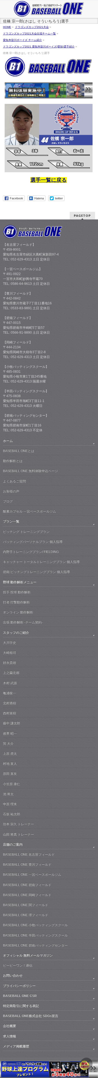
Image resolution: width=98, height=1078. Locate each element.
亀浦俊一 (9, 693)
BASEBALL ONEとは (18, 451)
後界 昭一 (10, 733)
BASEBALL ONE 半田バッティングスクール (35, 935)
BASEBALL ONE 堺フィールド (25, 915)
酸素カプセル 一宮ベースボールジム (29, 511)
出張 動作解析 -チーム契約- (23, 622)
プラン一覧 (11, 521)
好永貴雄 (9, 663)
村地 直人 (10, 764)
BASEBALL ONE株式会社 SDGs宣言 (30, 1016)
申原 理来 (10, 804)
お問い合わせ (13, 975)
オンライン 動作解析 (18, 612)
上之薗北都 (11, 673)
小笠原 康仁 (11, 784)
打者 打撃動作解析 (16, 602)
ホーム (8, 441)
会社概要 (9, 1026)
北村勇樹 (9, 703)
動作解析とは (13, 461)
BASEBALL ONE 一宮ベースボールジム (32, 874)
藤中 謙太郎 (11, 723)
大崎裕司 (9, 653)
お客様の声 (11, 491)
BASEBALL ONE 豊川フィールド (27, 864)
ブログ (8, 501)
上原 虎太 (10, 753)
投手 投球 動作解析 (17, 592)
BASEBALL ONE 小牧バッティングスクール (35, 925)
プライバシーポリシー (19, 986)
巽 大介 (8, 743)
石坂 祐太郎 (11, 814)
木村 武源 (10, 683)
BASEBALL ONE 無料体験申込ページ (30, 471)
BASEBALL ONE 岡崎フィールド (27, 895)
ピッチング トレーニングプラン (26, 532)
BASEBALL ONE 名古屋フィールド (29, 854)
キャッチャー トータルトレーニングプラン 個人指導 (41, 562)
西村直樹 (9, 713)
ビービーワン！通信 (17, 965)
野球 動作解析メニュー (19, 582)
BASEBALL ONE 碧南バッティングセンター (35, 945)
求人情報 (9, 1036)
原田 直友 (10, 774)
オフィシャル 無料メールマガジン (28, 955)
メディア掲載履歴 (16, 1046)
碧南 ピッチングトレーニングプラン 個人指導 (36, 572)
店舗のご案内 (13, 844)
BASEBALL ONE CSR (20, 996)
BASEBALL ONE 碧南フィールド (27, 885)
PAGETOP (82, 215)
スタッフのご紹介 (16, 632)
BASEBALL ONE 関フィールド (25, 905)
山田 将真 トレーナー (18, 834)
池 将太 (8, 794)
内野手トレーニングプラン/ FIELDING (31, 552)
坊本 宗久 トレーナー (18, 824)
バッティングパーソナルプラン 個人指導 (33, 542)
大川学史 (9, 643)
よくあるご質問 (14, 481)
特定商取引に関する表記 (21, 1006)
